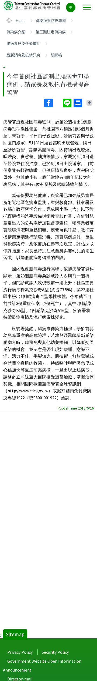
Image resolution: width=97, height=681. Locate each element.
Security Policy (55, 652)
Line (67, 103)
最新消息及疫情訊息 (23, 55)
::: (4, 66)
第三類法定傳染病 (51, 31)
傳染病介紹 (15, 31)
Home (21, 20)
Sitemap (15, 634)
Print (78, 103)
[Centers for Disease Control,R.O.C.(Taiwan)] (32, 5)
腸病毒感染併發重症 (23, 43)
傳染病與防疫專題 (51, 20)
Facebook (53, 103)
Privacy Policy (20, 652)
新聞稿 (56, 55)
